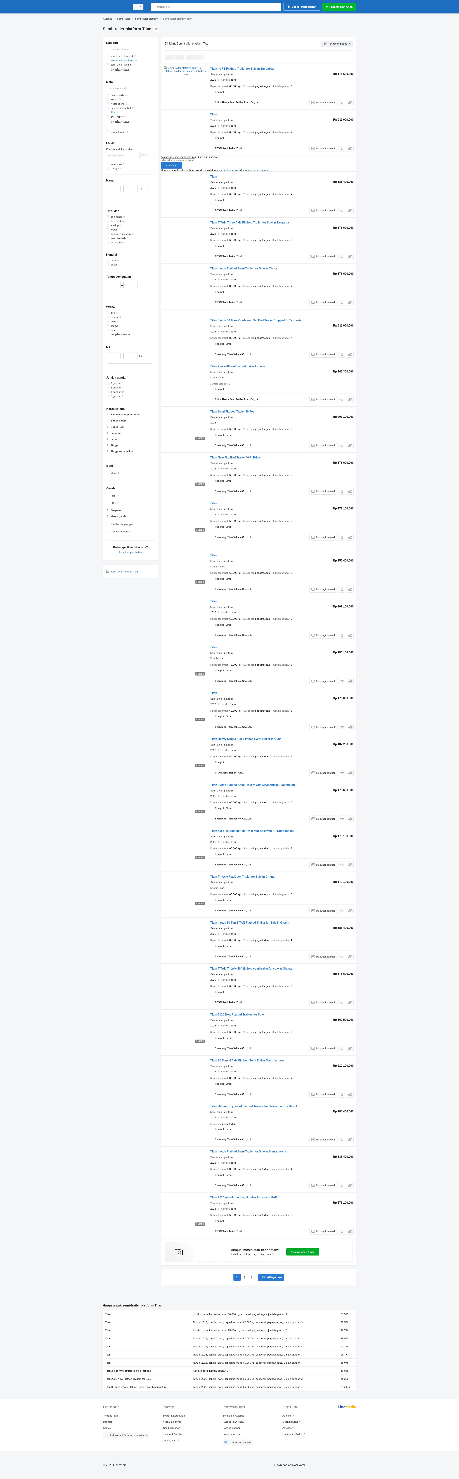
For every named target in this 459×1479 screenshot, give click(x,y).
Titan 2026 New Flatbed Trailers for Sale (237, 1014)
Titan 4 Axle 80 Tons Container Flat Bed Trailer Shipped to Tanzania (255, 320)
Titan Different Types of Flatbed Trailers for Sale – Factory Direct (253, 1106)
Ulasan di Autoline (173, 1434)
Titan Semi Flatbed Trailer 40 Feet (232, 411)
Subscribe (171, 165)
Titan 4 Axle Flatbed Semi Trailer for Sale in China (243, 268)
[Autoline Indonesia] (115, 7)
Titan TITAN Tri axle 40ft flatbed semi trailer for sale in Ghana (251, 968)
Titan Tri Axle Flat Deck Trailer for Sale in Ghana (242, 876)
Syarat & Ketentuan (174, 1415)
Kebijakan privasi (172, 1421)
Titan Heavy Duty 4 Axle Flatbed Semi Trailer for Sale (245, 738)
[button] (342, 102)
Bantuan (108, 1421)
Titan (213, 114)
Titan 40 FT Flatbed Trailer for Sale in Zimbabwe (242, 68)
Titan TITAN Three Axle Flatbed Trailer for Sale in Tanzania (249, 222)
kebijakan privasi (230, 170)
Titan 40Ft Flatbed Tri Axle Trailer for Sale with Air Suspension (252, 830)
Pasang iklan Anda (302, 1251)
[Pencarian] (154, 6)
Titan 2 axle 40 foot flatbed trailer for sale (237, 366)
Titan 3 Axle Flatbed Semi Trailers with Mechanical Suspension (252, 784)
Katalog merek (171, 1440)
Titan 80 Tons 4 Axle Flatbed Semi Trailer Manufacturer (247, 1060)
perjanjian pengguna (257, 170)
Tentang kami (110, 1415)
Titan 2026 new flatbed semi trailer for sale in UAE (243, 1197)
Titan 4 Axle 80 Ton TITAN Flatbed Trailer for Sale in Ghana (249, 922)
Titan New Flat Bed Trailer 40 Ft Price (235, 457)
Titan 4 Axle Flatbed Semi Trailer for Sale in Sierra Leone (248, 1151)
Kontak (107, 1427)
